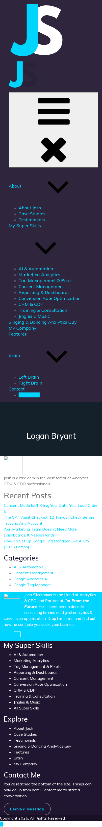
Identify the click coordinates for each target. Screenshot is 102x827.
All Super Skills (26, 707)
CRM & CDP (31, 304)
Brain (14, 355)
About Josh (30, 208)
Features (18, 334)
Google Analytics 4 (30, 578)
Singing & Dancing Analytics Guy (43, 322)
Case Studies (32, 214)
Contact (17, 389)
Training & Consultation (43, 310)
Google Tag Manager (32, 584)
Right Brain (30, 383)
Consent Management (41, 286)
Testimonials (32, 219)
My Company (22, 328)
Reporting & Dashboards (44, 292)
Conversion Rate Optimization (49, 298)
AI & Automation (36, 268)
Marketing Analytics (39, 274)
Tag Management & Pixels (46, 280)
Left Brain (29, 377)
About (15, 186)
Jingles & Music (34, 316)
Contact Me (29, 394)
